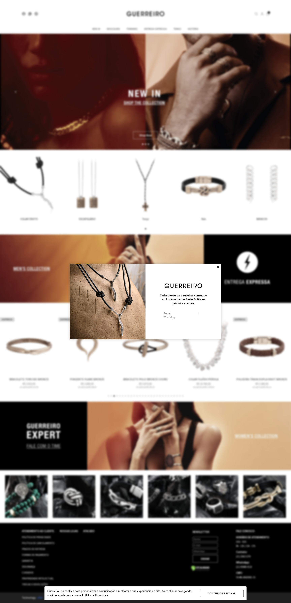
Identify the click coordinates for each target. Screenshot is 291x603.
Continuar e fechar (222, 593)
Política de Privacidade (95, 595)
